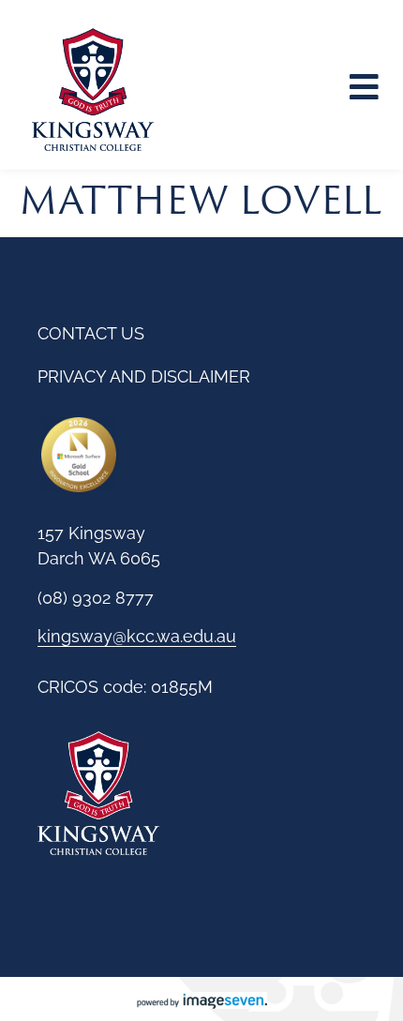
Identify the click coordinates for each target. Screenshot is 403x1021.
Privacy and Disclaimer (143, 376)
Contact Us (90, 333)
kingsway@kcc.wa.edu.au (136, 636)
